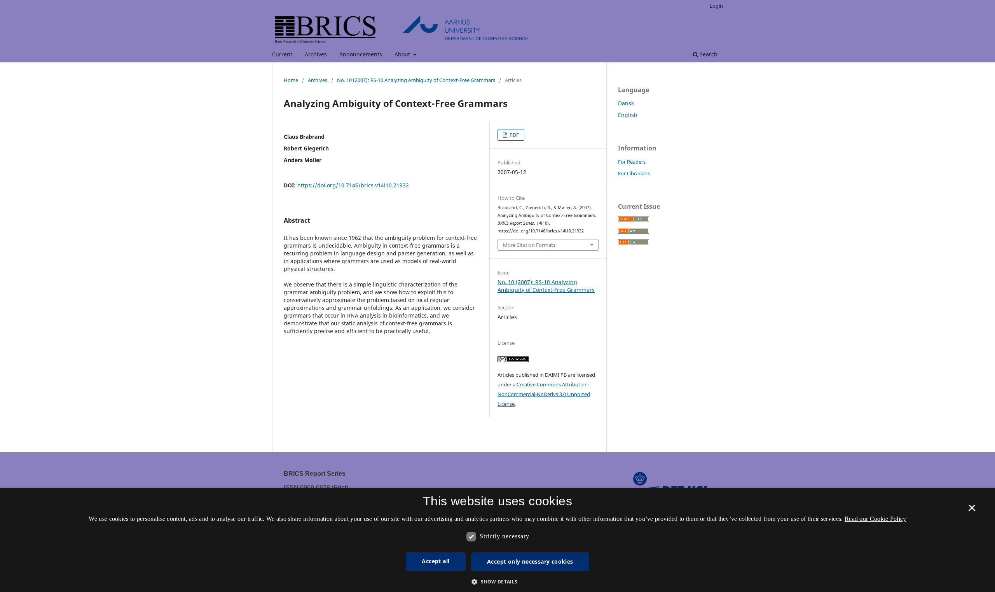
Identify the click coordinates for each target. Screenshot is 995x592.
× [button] (971, 510)
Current (282, 54)
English (627, 115)
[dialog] (497, 540)
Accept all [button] (435, 561)
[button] (497, 582)
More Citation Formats (529, 244)
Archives (316, 54)
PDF (513, 134)
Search (707, 54)
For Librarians (634, 173)
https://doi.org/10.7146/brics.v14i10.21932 (353, 185)
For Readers (632, 161)
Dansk (626, 103)
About (403, 54)
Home (291, 80)
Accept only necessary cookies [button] (530, 561)
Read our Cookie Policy (875, 518)
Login (716, 5)
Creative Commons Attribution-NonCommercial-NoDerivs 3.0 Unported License (544, 394)
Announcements (360, 54)
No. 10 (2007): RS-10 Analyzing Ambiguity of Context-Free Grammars (416, 80)
